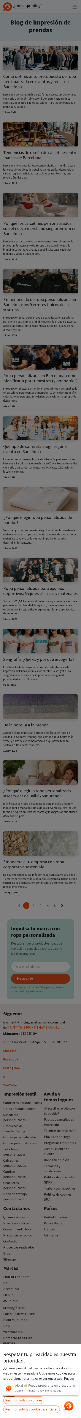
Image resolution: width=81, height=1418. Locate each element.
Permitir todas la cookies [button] (23, 1400)
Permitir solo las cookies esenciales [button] (31, 1409)
